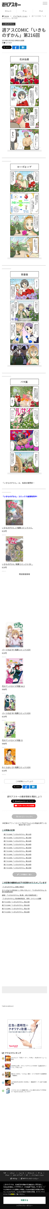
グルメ (25, 11)
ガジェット (31, 1173)
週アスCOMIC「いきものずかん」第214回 (16, 902)
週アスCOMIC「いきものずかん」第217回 (16, 908)
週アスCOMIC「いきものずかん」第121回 (17, 834)
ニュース (21, 1173)
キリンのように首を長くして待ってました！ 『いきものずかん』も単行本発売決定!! (24, 891)
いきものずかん (8, 24)
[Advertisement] (24, 934)
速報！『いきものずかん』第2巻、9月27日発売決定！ (20, 895)
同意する (24, 1200)
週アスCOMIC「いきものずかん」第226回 (17, 844)
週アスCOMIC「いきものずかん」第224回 (17, 851)
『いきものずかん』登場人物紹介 (13, 887)
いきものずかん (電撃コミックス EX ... (17, 564)
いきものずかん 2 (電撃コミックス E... (17, 527)
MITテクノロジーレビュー (31, 1178)
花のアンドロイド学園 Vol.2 (13, 686)
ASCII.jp (15, 1178)
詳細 (12, 1194)
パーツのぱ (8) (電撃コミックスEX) (16, 713)
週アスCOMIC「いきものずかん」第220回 (17, 864)
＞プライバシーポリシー (24, 1205)
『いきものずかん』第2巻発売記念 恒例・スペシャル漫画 (21, 898)
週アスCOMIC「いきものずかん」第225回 (17, 848)
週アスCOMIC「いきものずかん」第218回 (16, 912)
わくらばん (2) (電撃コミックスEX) (16, 767)
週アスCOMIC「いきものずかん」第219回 (17, 868)
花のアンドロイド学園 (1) (12, 740)
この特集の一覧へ (25, 874)
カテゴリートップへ (25, 816)
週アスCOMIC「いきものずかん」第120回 (17, 838)
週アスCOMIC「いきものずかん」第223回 (17, 854)
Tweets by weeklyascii (8, 1006)
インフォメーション (20, 16)
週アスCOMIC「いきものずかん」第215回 (16, 905)
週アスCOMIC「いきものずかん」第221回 (17, 861)
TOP (4, 1173)
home (6, 16)
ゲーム (8, 11)
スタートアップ (17, 1175)
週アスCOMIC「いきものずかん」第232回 (17, 841)
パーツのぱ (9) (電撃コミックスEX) (16, 649)
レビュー (12, 1173)
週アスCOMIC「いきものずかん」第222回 (17, 858)
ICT (27, 1175)
